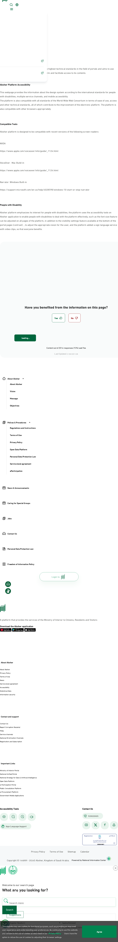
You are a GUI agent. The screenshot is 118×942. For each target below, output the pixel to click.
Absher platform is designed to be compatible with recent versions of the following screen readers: (49, 131)
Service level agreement (9, 683)
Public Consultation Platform (10, 788)
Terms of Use (5, 676)
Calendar (84, 851)
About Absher (5, 669)
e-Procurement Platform (9, 791)
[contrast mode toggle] (4, 817)
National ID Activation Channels (11, 737)
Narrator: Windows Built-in (13, 182)
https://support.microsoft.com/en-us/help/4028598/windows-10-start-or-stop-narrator (45, 189)
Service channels (6, 734)
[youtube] (86, 825)
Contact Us (4, 723)
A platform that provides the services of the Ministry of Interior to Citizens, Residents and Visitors (48, 620)
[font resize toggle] (13, 817)
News (2, 680)
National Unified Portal (8, 773)
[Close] (5, 3)
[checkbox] (58, 318)
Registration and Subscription (11, 741)
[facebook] (104, 825)
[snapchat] (114, 825)
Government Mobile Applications (12, 795)
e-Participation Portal (8, 784)
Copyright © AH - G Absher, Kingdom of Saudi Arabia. (38, 860)
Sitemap (72, 851)
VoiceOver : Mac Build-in (12, 162)
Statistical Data (5, 690)
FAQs (2, 730)
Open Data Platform (7, 781)
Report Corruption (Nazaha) (10, 727)
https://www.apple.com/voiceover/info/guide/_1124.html (29, 151)
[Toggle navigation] (11, 9)
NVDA (3, 143)
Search (9, 910)
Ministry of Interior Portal (9, 770)
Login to (56, 577)
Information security (7, 694)
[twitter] (95, 825)
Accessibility (4, 687)
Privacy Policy (5, 672)
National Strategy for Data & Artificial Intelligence (18, 777)
